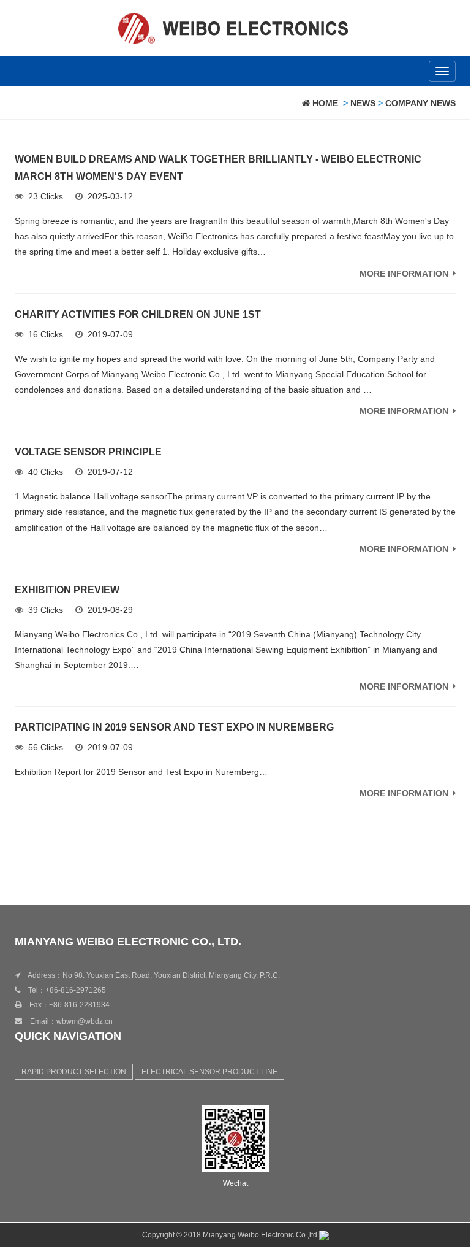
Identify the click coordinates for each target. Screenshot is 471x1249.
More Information (404, 274)
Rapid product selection (73, 1071)
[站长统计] (324, 1235)
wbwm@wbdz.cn (84, 1021)
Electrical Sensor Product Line (209, 1071)
